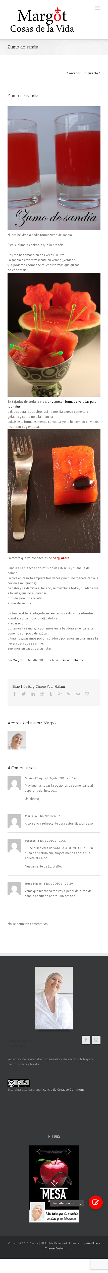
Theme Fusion (55, 1248)
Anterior (74, 73)
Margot (17, 660)
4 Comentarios (73, 660)
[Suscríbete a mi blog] (96, 1202)
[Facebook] (15, 694)
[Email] (87, 694)
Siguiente (91, 73)
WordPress (93, 1243)
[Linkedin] (33, 694)
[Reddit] (42, 694)
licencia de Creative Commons (62, 1089)
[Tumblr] (51, 694)
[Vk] (78, 694)
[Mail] (96, 1040)
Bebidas (54, 660)
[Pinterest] (69, 694)
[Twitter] (24, 694)
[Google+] (60, 694)
